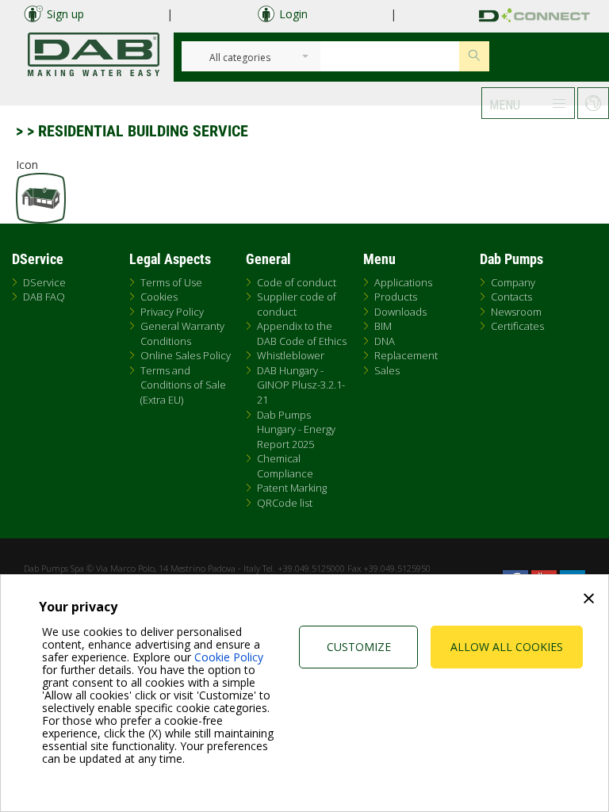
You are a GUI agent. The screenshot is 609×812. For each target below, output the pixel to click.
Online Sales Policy (185, 355)
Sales (387, 370)
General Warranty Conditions (182, 333)
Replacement (406, 355)
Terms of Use (171, 282)
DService (44, 282)
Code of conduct (296, 282)
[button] (528, 103)
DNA (384, 341)
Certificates (517, 326)
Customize (359, 646)
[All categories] (240, 58)
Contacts (511, 296)
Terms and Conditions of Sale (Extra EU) (183, 385)
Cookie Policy (228, 657)
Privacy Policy (172, 311)
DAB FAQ (44, 296)
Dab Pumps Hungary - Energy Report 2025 (296, 429)
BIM (383, 326)
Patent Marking (292, 488)
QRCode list (284, 503)
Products (395, 296)
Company (513, 282)
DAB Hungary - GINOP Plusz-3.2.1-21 (301, 385)
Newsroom (516, 311)
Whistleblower (290, 355)
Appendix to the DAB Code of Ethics (302, 333)
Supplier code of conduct (296, 304)
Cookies (159, 296)
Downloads (400, 311)
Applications (403, 282)
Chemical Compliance (285, 466)
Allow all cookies (506, 646)
